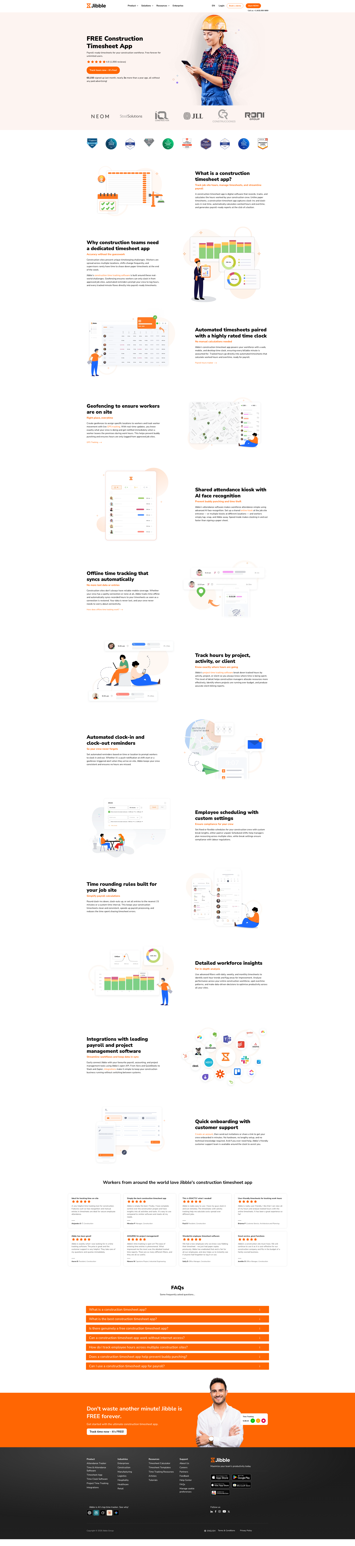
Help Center (186, 1480)
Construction (124, 1467)
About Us (184, 1463)
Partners (184, 1471)
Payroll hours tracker (204, 362)
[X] (229, 1511)
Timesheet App (94, 1474)
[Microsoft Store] (241, 1484)
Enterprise (178, 5)
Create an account (204, 1134)
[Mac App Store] (220, 1484)
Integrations (93, 1487)
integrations (110, 1069)
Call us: (258, 10)
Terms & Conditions (226, 1530)
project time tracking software (218, 672)
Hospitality (123, 1480)
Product (132, 5)
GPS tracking (113, 426)
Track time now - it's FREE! (107, 1432)
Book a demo (235, 5)
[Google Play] (241, 1477)
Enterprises (123, 1463)
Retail (121, 1488)
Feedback (184, 1475)
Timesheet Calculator (159, 1463)
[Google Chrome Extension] (220, 1492)
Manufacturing (125, 1471)
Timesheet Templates (160, 1467)
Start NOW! (253, 5)
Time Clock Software (97, 1479)
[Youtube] (224, 1511)
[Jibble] (96, 5)
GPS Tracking (92, 442)
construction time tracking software (112, 275)
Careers (183, 1467)
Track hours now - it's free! (103, 70)
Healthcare (123, 1484)
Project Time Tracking (97, 1483)
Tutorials (153, 1480)
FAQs (182, 1484)
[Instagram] (219, 1511)
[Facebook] (216, 1511)
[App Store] (220, 1477)
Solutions (146, 5)
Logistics (122, 1475)
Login (221, 5)
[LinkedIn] (212, 1511)
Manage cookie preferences (187, 1490)
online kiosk (247, 510)
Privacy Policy (246, 1530)
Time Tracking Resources (161, 1471)
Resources (161, 5)
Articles (153, 1475)
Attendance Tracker (96, 1463)
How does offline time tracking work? (103, 609)
